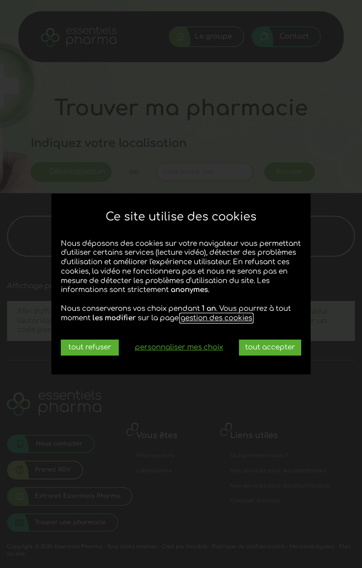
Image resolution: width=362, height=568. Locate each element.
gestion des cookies (216, 318)
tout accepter (270, 347)
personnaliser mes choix (179, 347)
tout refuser (89, 347)
